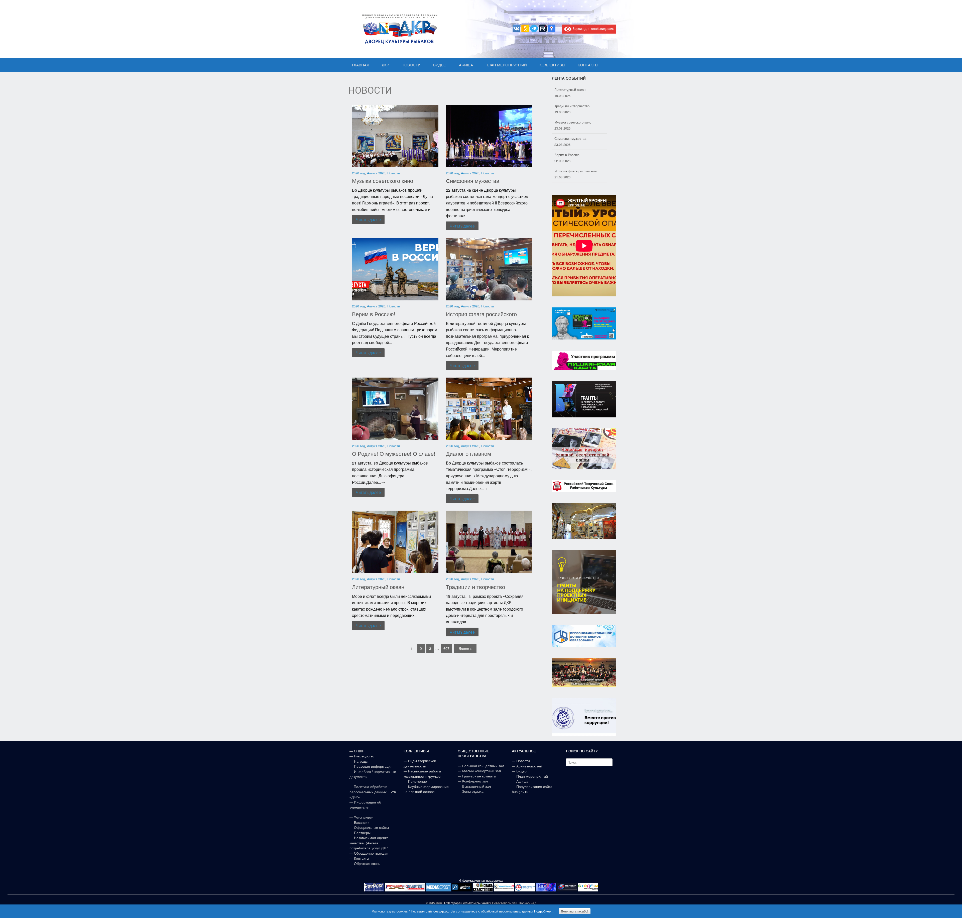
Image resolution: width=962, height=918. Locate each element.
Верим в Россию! (373, 314)
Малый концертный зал (481, 771)
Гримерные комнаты (479, 776)
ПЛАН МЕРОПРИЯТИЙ (506, 65)
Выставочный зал (476, 786)
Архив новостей (529, 766)
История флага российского (481, 314)
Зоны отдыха (473, 791)
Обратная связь (366, 864)
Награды (361, 761)
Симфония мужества (472, 180)
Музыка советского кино (382, 180)
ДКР (385, 65)
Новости (393, 173)
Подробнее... (544, 911)
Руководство (364, 756)
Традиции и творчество (475, 587)
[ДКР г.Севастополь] (398, 29)
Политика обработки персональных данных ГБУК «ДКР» (372, 792)
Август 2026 (376, 173)
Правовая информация (373, 766)
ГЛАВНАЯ (360, 65)
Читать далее (368, 219)
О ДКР (359, 751)
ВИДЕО (439, 65)
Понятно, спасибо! (574, 911)
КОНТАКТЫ (588, 65)
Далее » (465, 648)
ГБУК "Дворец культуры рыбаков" (466, 903)
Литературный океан (378, 587)
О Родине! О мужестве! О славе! (393, 453)
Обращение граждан (371, 853)
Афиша (522, 781)
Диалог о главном (468, 453)
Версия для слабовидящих (592, 28)
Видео (521, 771)
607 (446, 648)
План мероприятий (532, 776)
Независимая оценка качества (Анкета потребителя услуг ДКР (369, 843)
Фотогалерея (363, 817)
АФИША (466, 65)
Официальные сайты (371, 828)
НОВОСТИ (411, 65)
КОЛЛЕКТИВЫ (552, 65)
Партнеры (362, 833)
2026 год (358, 173)
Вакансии (362, 823)
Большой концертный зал (483, 766)
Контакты (361, 858)
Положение (417, 781)
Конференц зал (475, 781)
